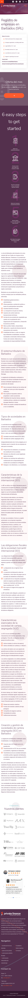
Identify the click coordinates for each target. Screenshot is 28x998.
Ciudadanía (18, 945)
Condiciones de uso (21, 995)
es (2, 1)
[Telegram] (13, 1)
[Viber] (20, 1)
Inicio (4, 995)
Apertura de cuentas (7, 950)
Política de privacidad (11, 995)
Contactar (18, 950)
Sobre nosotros (19, 948)
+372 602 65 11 (6, 977)
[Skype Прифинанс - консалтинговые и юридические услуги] (23, 1)
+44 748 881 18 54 (7, 985)
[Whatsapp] (16, 1)
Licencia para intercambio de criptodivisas (4, 960)
